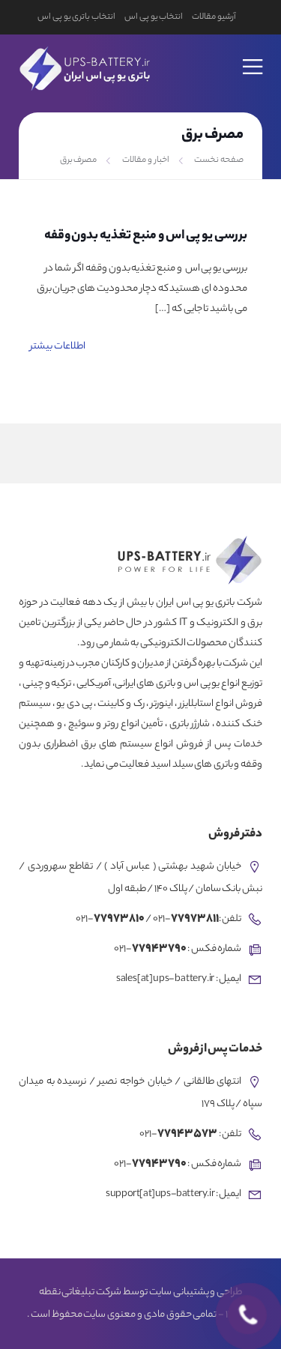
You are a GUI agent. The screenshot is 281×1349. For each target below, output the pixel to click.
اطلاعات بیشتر (57, 346)
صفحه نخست (219, 160)
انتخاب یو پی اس (153, 17)
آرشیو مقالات (214, 17)
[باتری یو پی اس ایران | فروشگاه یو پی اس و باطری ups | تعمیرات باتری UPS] (82, 66)
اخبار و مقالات (145, 160)
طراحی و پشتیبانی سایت (195, 1293)
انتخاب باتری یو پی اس (76, 17)
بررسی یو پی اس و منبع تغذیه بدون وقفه (145, 236)
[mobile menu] (253, 57)
